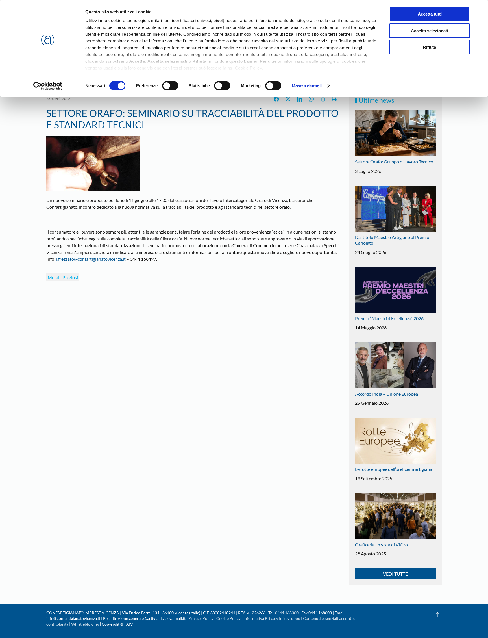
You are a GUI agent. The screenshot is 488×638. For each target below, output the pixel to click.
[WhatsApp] (311, 99)
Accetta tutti (430, 14)
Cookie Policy (228, 618)
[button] (437, 614)
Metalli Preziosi (63, 277)
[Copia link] (323, 99)
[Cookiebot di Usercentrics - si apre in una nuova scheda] (48, 86)
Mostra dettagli (307, 85)
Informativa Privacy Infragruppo (271, 618)
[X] (288, 99)
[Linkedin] (300, 99)
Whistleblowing (85, 624)
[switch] (170, 85)
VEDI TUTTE (395, 573)
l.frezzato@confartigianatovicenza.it (91, 259)
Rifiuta (429, 47)
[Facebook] (276, 99)
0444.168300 (287, 612)
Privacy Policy (200, 618)
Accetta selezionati (429, 30)
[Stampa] (334, 99)
